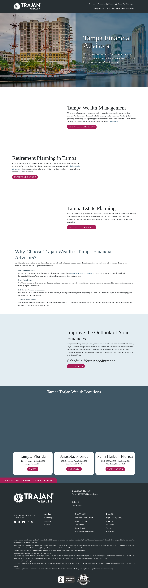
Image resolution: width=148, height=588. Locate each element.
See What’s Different (82, 127)
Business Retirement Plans (84, 532)
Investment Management (84, 518)
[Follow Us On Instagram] (19, 522)
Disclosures (110, 532)
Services (101, 8)
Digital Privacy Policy (114, 518)
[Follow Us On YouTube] (28, 522)
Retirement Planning (82, 521)
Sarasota (74, 469)
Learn (108, 8)
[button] (92, 4)
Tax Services (80, 525)
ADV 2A (109, 521)
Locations (47, 521)
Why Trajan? (116, 8)
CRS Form (110, 525)
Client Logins (49, 518)
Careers (47, 525)
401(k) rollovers (112, 121)
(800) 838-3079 (77, 505)
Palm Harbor (115, 469)
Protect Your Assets (81, 227)
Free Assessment (128, 8)
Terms (108, 528)
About (94, 8)
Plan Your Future (25, 177)
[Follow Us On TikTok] (32, 522)
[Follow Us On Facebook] (15, 522)
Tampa (33, 469)
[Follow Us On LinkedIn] (23, 522)
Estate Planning (80, 528)
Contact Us (76, 366)
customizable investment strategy (81, 273)
